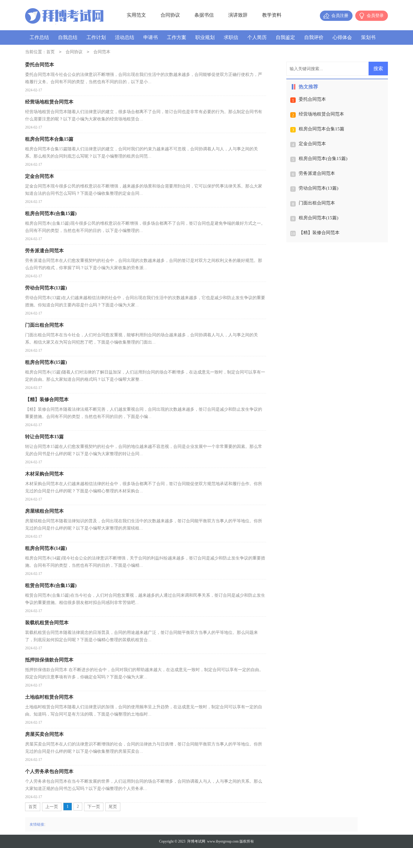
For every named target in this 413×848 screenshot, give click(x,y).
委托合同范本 (312, 99)
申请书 (150, 37)
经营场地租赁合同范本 (321, 114)
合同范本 (101, 52)
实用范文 (136, 15)
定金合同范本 (312, 143)
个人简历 (257, 37)
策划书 (368, 37)
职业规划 (205, 37)
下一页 (93, 806)
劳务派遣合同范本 (317, 173)
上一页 (51, 806)
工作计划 (96, 37)
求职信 (231, 37)
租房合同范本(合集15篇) (323, 158)
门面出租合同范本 (317, 203)
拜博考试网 (196, 841)
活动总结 (124, 37)
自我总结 (67, 37)
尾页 (113, 806)
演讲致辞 (238, 15)
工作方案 (176, 37)
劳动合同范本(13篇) (318, 188)
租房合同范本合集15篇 (321, 128)
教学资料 (271, 15)
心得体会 (342, 37)
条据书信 (204, 15)
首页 (50, 52)
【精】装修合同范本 (319, 232)
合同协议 (170, 15)
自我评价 (314, 37)
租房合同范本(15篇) (318, 217)
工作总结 (39, 37)
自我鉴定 (285, 37)
